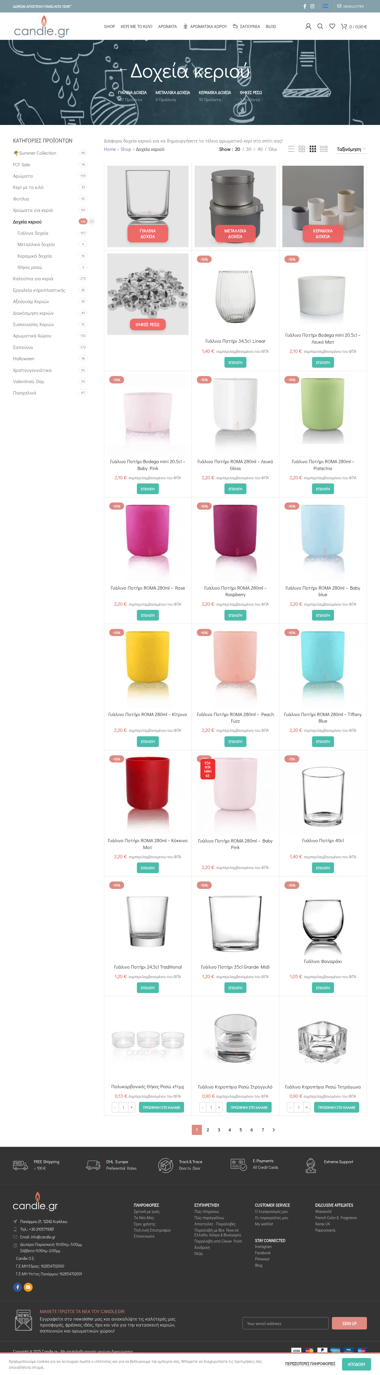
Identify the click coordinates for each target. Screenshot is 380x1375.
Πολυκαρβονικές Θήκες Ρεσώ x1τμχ (147, 1086)
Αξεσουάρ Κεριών (31, 301)
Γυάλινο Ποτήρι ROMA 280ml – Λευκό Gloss (235, 464)
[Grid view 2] (302, 149)
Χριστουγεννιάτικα (32, 370)
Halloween (23, 358)
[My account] (308, 26)
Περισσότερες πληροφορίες (310, 1363)
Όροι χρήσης (145, 1223)
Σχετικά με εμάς (147, 1211)
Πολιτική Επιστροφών (152, 1230)
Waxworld (323, 1211)
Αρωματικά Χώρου (32, 335)
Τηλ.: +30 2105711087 (37, 1229)
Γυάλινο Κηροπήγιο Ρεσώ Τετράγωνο (323, 1086)
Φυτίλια (21, 198)
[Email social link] (28, 1287)
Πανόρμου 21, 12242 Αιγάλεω (43, 1221)
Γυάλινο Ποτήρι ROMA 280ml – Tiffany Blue (323, 717)
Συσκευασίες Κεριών (33, 324)
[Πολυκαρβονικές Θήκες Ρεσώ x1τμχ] (148, 1040)
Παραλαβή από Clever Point (218, 1241)
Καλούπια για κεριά (33, 278)
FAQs (198, 1253)
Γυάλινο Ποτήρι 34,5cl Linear (235, 341)
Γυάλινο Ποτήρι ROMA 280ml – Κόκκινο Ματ (148, 843)
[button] (161, 1107)
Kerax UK (322, 1223)
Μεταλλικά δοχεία (36, 244)
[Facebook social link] (304, 6)
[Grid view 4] (323, 149)
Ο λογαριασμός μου (271, 1211)
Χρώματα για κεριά (33, 210)
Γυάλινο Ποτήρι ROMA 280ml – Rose (148, 588)
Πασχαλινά (24, 392)
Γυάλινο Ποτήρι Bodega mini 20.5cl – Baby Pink (147, 464)
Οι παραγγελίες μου (271, 1217)
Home (110, 149)
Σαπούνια (23, 347)
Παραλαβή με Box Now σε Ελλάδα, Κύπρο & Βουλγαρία (217, 1232)
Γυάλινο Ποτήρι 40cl (323, 840)
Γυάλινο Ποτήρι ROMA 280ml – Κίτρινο (147, 714)
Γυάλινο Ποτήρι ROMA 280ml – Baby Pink (235, 843)
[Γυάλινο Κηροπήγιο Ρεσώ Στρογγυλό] (235, 1040)
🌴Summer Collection (34, 153)
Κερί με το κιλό (28, 187)
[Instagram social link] (312, 6)
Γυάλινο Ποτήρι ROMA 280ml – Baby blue (323, 591)
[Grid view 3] (313, 149)
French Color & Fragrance (336, 1217)
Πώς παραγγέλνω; (209, 1217)
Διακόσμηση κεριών (33, 313)
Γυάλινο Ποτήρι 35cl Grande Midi (235, 967)
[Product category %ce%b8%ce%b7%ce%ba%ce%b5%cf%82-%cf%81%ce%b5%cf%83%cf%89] (148, 294)
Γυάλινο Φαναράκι (323, 961)
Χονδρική (202, 1247)
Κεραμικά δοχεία (35, 256)
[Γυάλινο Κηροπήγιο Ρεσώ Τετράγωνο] (323, 1040)
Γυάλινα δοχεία (33, 233)
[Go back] (123, 70)
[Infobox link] (36, 1165)
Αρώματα (23, 176)
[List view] (291, 149)
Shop (126, 149)
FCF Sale (21, 164)
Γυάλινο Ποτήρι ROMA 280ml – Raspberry (235, 591)
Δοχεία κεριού (27, 221)
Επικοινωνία (144, 1236)
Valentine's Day (28, 381)
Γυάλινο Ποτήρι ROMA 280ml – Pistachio (323, 464)
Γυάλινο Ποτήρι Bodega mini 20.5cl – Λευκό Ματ (322, 338)
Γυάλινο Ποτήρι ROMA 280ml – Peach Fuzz (235, 717)
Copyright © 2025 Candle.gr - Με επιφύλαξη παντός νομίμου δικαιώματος (73, 1351)
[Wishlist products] (332, 26)
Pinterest (262, 1258)
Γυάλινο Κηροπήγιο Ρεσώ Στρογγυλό (235, 1086)
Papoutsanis (325, 1230)
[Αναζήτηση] (320, 26)
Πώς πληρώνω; (206, 1211)
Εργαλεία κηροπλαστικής (39, 290)
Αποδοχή (356, 1364)
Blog (258, 1265)
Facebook (263, 1252)
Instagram (263, 1246)
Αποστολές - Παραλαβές (215, 1223)
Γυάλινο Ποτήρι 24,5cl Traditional (148, 967)
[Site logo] (41, 25)
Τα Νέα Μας (144, 1217)
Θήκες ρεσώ (30, 267)
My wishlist (264, 1223)
